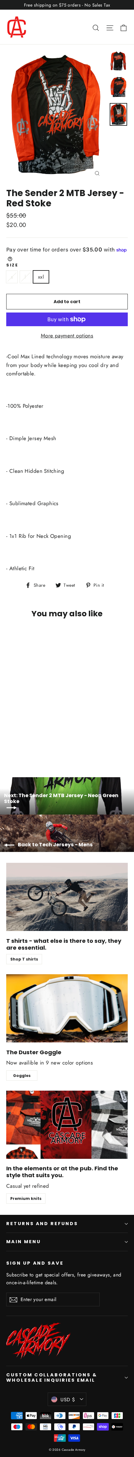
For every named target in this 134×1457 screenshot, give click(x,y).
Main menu (23, 1241)
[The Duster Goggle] (67, 1008)
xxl (41, 276)
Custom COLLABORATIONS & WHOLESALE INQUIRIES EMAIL (51, 1378)
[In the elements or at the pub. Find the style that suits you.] (67, 1125)
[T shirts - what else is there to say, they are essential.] (67, 897)
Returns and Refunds (42, 1223)
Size (12, 265)
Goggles (22, 1075)
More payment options (67, 335)
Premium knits (25, 1198)
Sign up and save (35, 1263)
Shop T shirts (24, 959)
